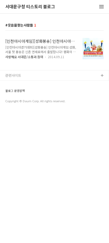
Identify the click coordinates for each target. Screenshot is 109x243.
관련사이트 (13, 75)
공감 (9, 92)
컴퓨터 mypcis (17, 101)
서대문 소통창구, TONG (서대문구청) (32, 84)
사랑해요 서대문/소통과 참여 (24, 56)
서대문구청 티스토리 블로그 (30, 7)
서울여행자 (13, 109)
